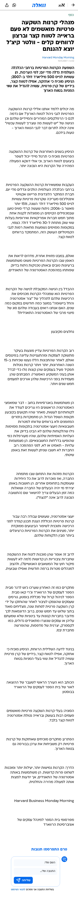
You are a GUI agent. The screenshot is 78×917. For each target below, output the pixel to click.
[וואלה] (39, 5)
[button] (62, 5)
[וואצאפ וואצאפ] (14, 5)
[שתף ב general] (7, 5)
